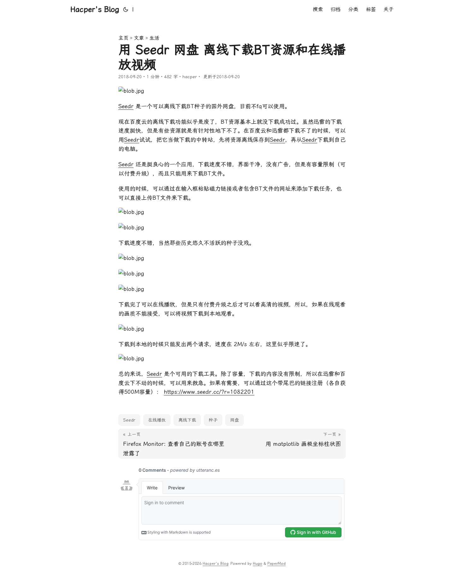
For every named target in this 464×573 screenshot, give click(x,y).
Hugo (257, 563)
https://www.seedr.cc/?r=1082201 (209, 391)
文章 (139, 38)
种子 (213, 419)
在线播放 (157, 419)
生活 (154, 38)
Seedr (126, 106)
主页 (123, 38)
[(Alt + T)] (125, 9)
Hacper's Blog (94, 9)
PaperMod (276, 563)
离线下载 (187, 419)
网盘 (234, 419)
